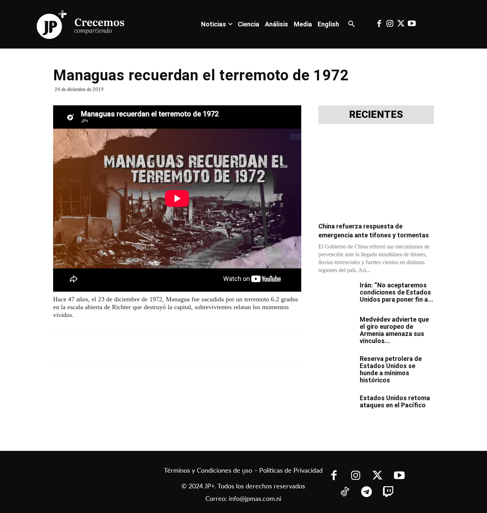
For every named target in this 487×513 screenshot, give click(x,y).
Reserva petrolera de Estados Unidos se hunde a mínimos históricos (391, 369)
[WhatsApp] (161, 349)
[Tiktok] (345, 492)
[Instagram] (390, 24)
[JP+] (80, 24)
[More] (227, 349)
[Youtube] (411, 24)
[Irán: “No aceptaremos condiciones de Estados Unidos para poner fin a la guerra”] (336, 294)
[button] (351, 24)
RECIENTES (376, 115)
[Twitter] (400, 24)
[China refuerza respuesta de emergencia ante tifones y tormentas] (376, 175)
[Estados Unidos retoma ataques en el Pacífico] (336, 406)
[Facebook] (379, 24)
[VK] (178, 349)
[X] (129, 349)
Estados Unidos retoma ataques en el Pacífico (395, 401)
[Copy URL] (211, 349)
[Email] (194, 349)
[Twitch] (388, 492)
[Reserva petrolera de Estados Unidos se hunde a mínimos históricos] (336, 367)
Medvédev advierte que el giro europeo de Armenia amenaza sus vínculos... (394, 330)
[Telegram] (145, 349)
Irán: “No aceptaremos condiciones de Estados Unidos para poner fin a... (396, 292)
